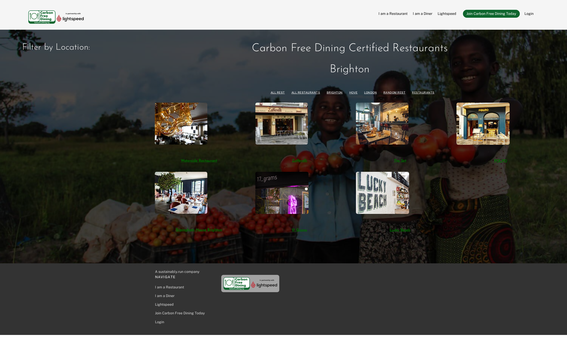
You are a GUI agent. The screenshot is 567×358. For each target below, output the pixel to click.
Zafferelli (299, 161)
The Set (400, 161)
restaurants (423, 92)
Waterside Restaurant (199, 161)
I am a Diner (422, 14)
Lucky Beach (400, 230)
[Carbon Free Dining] (56, 21)
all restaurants (305, 92)
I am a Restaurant (393, 14)
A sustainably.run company (177, 272)
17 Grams (299, 230)
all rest (278, 92)
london (370, 92)
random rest (394, 92)
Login (529, 14)
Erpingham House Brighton (199, 230)
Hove (353, 92)
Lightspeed (447, 14)
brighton (335, 92)
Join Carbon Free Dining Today (491, 14)
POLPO (500, 161)
